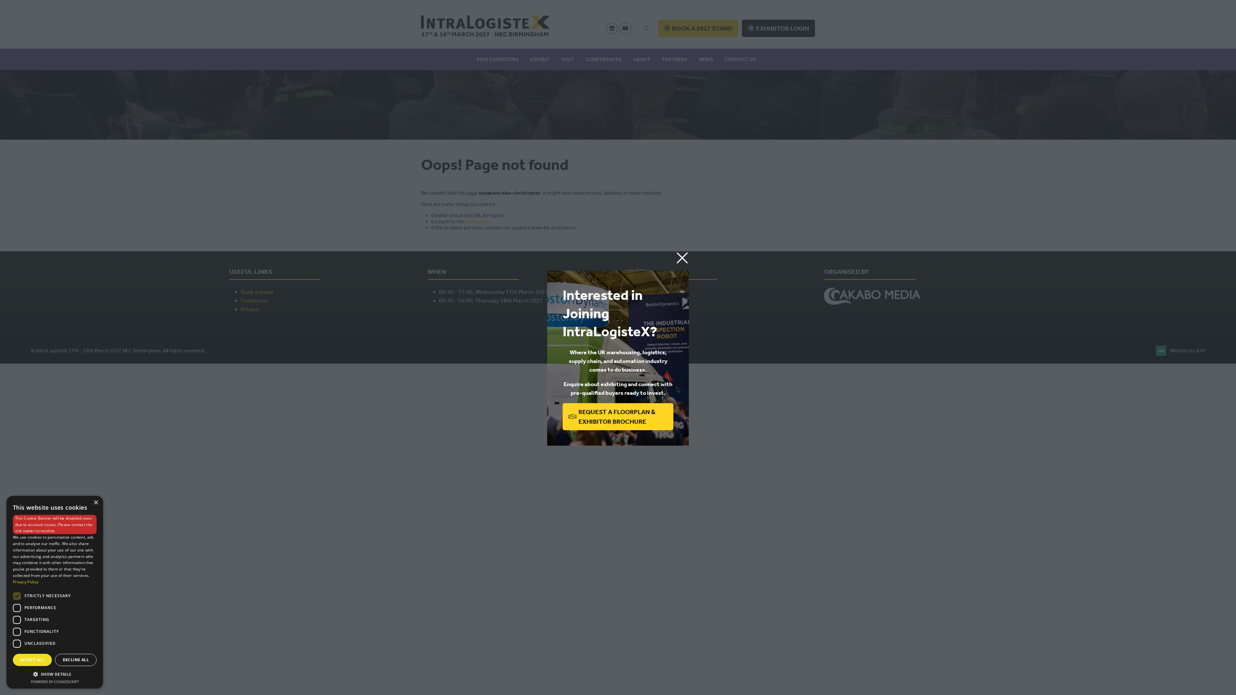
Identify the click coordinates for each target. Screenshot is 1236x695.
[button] (682, 258)
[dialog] (54, 592)
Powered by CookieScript (55, 681)
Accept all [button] (32, 660)
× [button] (95, 502)
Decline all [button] (76, 660)
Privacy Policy (25, 582)
